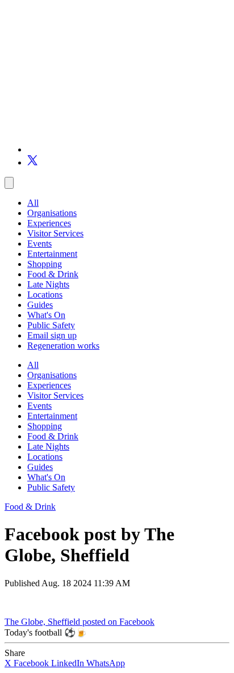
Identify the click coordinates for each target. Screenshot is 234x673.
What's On (46, 315)
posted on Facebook (118, 622)
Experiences (49, 223)
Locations (44, 294)
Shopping (44, 264)
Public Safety (51, 325)
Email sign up (52, 335)
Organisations (52, 213)
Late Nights (48, 284)
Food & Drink (52, 274)
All (33, 203)
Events (39, 243)
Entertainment (52, 254)
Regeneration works (63, 345)
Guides (40, 305)
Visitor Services (55, 233)
